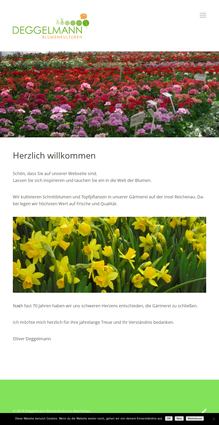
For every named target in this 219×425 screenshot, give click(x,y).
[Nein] (214, 419)
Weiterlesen (195, 418)
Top (201, 410)
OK (169, 418)
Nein (179, 418)
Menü (203, 15)
